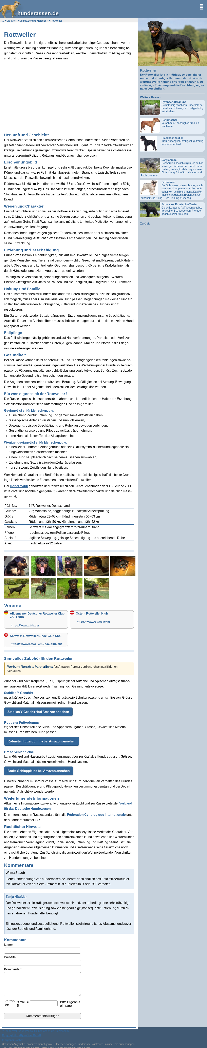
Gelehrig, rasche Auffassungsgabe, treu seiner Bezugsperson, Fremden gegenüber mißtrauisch (182, 209)
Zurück (145, 223)
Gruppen (11, 20)
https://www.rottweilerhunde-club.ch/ (36, 644)
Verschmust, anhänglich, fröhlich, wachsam (181, 123)
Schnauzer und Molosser (33, 20)
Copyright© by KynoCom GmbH (21, 1035)
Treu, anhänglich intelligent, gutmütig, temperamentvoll (183, 141)
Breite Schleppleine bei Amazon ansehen (38, 771)
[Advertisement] (69, 94)
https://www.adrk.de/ (25, 625)
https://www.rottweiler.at (93, 621)
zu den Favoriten (11, 1031)
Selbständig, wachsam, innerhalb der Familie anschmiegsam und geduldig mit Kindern (182, 106)
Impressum (62, 1031)
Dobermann (19, 486)
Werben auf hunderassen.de (38, 1031)
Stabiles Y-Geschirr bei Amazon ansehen (38, 712)
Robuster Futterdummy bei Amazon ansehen (41, 741)
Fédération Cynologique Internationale (96, 814)
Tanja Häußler (16, 896)
